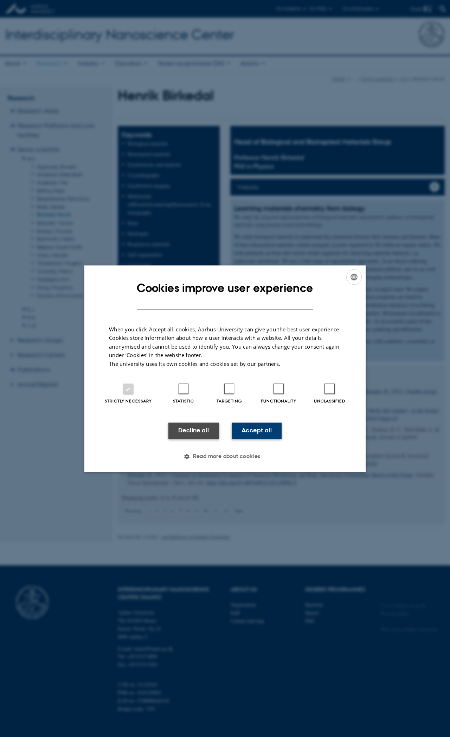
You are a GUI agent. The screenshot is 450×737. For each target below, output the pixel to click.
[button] (225, 456)
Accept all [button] (257, 430)
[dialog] (225, 368)
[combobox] (354, 276)
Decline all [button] (193, 430)
